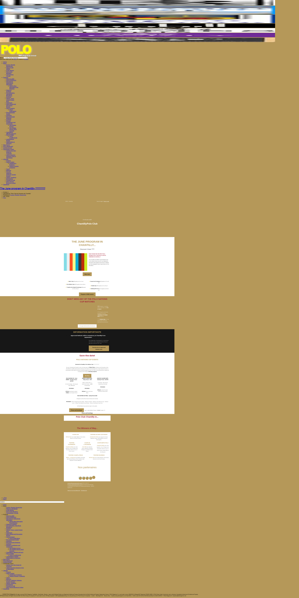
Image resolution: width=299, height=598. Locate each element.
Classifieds (6, 184)
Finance (8, 160)
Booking (87, 375)
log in (15, 59)
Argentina (9, 115)
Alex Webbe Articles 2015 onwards (13, 129)
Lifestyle (5, 159)
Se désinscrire (84, 490)
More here (87, 274)
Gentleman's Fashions (12, 164)
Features (5, 77)
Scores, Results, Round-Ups (10, 65)
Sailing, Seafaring (11, 177)
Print (4, 197)
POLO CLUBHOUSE (13, 137)
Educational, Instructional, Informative (9, 83)
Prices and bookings (76, 410)
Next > (5, 499)
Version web (106, 201)
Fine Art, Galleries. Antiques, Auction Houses (11, 174)
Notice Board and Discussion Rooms (11, 106)
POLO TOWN (10, 135)
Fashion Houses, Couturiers (14, 167)
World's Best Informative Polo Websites (13, 87)
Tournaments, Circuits (10, 75)
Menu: (2, 57)
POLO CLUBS (10, 79)
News (4, 63)
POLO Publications (12, 110)
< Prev (5, 497)
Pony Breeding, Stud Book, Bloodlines (10, 94)
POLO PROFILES (11, 80)
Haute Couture (10, 162)
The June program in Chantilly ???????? (22, 188)
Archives (8, 97)
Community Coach (8, 149)
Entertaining (9, 179)
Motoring (8, 170)
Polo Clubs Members (9, 72)
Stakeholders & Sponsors (10, 142)
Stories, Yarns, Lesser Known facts (10, 100)
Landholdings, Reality (12, 556)
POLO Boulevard (8, 146)
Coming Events (7, 148)
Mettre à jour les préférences (74, 490)
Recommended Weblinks (10, 117)
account (26, 59)
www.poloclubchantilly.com (75, 484)
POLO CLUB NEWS (9, 68)
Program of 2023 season (87, 294)
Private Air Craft (10, 180)
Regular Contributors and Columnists (10, 122)
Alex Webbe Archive (12, 126)
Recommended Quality (12, 539)
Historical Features (8, 91)
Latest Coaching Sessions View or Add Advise (11, 156)
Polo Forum (6, 145)
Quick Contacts (10, 108)
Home (5, 62)
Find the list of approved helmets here (99, 348)
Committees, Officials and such (11, 133)
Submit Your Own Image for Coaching (11, 152)
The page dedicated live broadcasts (87, 326)
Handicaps (9, 102)
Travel (8, 169)
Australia (8, 119)
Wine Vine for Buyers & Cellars (11, 182)
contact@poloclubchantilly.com (75, 483)
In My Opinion (10, 70)
